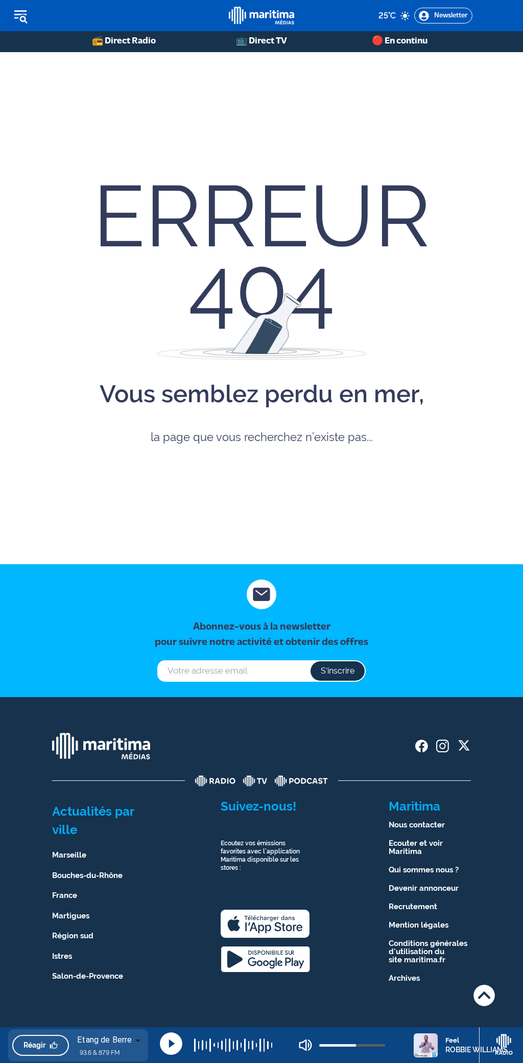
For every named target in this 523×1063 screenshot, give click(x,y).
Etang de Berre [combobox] (104, 1040)
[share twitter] (463, 745)
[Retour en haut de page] (484, 995)
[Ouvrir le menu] (72, 16)
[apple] (265, 924)
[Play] (171, 1043)
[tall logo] (261, 16)
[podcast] (301, 781)
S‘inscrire (337, 671)
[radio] (215, 781)
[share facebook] (421, 745)
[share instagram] (442, 745)
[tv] (255, 781)
